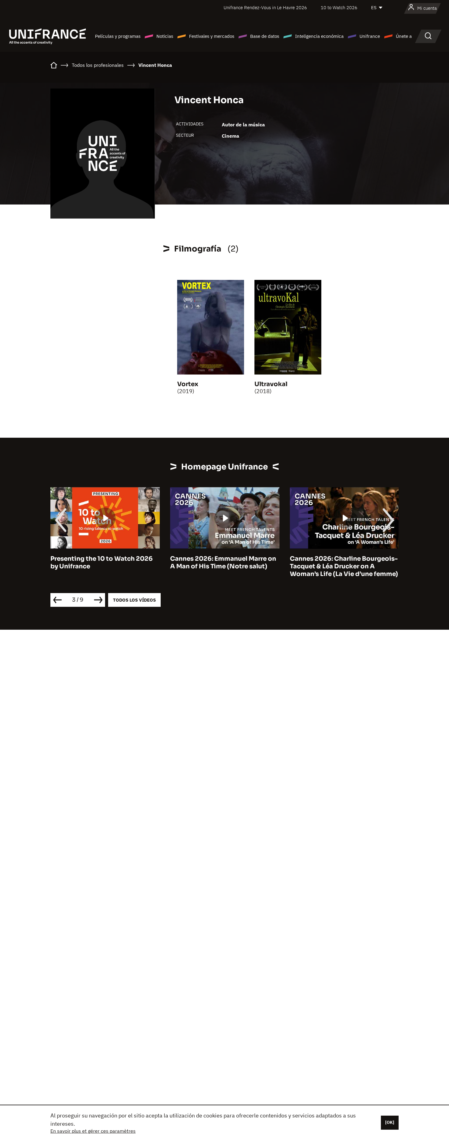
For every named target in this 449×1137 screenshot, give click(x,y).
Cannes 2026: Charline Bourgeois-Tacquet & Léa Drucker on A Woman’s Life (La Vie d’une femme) (344, 566)
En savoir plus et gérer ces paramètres (93, 1131)
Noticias (164, 36)
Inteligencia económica (319, 36)
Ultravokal (270, 384)
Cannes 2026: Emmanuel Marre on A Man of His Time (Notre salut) (223, 562)
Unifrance (370, 36)
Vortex (187, 384)
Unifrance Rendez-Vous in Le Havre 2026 (265, 7)
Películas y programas (118, 36)
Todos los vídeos (134, 600)
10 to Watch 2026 (339, 7)
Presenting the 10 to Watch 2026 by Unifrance (101, 562)
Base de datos (264, 36)
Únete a (404, 36)
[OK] (389, 1122)
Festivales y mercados (211, 36)
